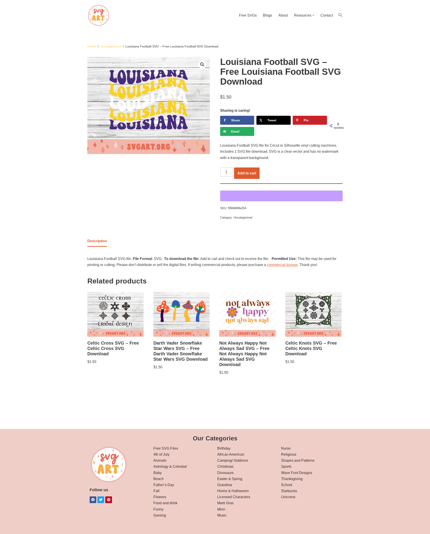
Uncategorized (110, 46)
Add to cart (246, 173)
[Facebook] (93, 499)
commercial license (282, 265)
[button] (313, 15)
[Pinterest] (108, 499)
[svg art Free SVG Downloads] (98, 15)
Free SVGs (248, 15)
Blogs (267, 15)
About (283, 15)
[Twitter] (100, 499)
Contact (326, 15)
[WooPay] (281, 196)
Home (91, 46)
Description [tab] (97, 241)
